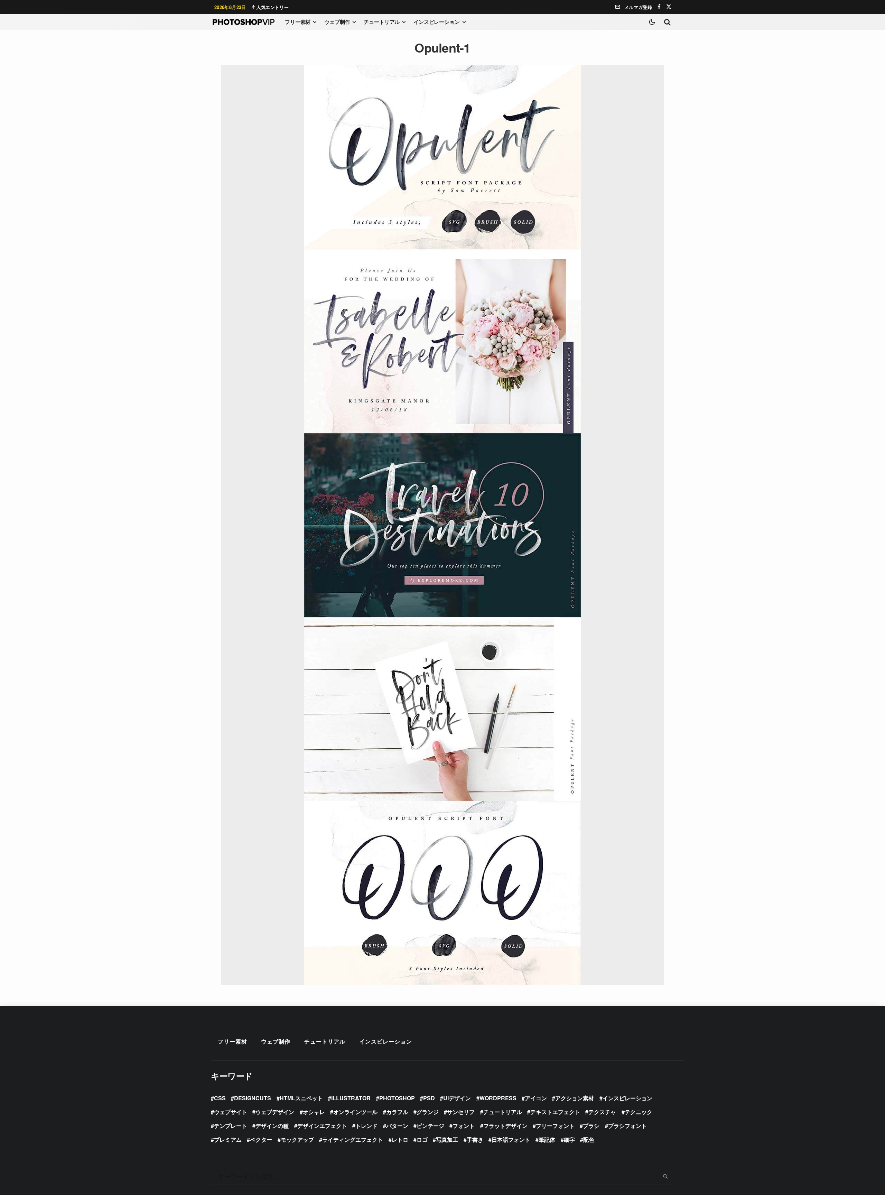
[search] (666, 1176)
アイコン (536, 1098)
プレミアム (228, 1139)
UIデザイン (457, 1098)
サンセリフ (461, 1112)
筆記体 (547, 1139)
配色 (588, 1139)
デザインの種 (272, 1126)
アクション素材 (574, 1098)
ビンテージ (430, 1126)
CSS (220, 1098)
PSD (429, 1098)
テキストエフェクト (555, 1112)
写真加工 (447, 1139)
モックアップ (297, 1139)
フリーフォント (555, 1126)
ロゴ (422, 1139)
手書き (475, 1139)
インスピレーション (436, 22)
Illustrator (351, 1098)
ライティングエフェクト (352, 1139)
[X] (668, 6)
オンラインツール (355, 1112)
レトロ (400, 1139)
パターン (397, 1126)
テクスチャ (602, 1112)
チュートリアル (382, 22)
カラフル (397, 1112)
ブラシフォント (627, 1126)
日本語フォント (511, 1139)
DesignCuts (252, 1098)
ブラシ (591, 1126)
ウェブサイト (230, 1112)
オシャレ (314, 1112)
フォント (464, 1126)
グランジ (428, 1112)
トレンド (366, 1126)
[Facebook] (659, 6)
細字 (569, 1139)
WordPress (497, 1098)
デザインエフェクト (322, 1126)
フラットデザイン (505, 1126)
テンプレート (230, 1126)
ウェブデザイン (274, 1112)
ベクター (261, 1139)
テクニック (638, 1112)
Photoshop (397, 1098)
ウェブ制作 (337, 22)
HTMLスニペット (301, 1098)
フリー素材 (297, 22)
